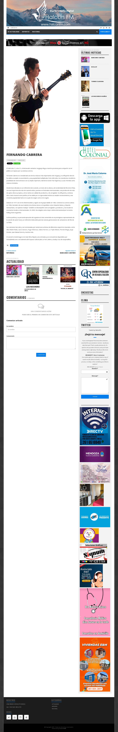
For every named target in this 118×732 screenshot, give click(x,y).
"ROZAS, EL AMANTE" (67, 288)
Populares (104, 32)
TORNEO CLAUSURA (97, 81)
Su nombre (10, 326)
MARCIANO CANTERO (13, 277)
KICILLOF (94, 67)
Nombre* (95, 368)
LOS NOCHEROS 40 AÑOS (30, 290)
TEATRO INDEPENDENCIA (47, 277)
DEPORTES (26, 32)
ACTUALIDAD (14, 32)
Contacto (14, 27)
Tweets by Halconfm (95, 330)
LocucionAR (62, 728)
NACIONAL (36, 32)
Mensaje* (95, 376)
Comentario (10, 336)
